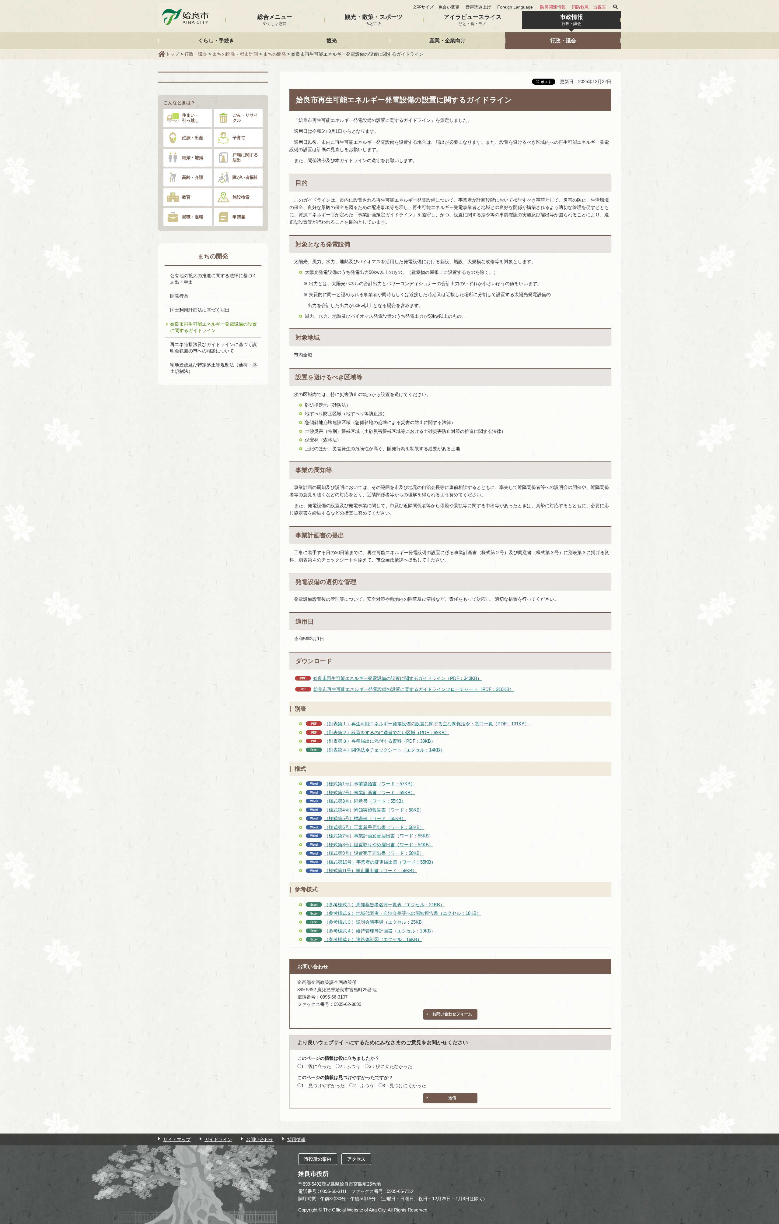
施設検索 (241, 197)
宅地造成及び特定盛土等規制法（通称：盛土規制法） (213, 368)
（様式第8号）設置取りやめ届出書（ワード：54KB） (378, 844)
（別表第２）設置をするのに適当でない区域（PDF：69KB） (386, 732)
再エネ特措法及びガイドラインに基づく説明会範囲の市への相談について (213, 347)
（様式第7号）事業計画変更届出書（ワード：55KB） (378, 835)
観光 (332, 40)
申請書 (238, 216)
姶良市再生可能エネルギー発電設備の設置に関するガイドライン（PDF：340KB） (397, 678)
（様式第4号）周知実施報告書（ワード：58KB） (374, 809)
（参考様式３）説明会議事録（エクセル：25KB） (375, 922)
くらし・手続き (216, 40)
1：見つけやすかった (323, 1085)
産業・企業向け (447, 40)
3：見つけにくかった (404, 1085)
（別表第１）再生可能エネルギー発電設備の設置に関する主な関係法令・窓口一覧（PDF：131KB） (426, 723)
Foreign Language (515, 7)
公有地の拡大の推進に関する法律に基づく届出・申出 (213, 279)
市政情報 (571, 20)
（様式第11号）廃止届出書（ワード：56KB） (370, 870)
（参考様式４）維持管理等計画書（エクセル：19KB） (379, 930)
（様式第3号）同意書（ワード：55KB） (365, 801)
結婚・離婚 (192, 157)
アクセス (356, 1159)
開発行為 (179, 296)
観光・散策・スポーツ (374, 20)
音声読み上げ (478, 7)
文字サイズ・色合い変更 (436, 7)
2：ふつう (350, 1066)
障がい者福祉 (245, 177)
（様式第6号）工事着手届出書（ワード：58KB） (374, 827)
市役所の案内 (317, 1159)
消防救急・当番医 (589, 7)
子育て (238, 137)
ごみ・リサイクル (245, 118)
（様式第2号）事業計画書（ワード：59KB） (369, 792)
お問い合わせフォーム (452, 1014)
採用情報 (296, 1139)
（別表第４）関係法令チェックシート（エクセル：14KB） (384, 749)
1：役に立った (316, 1066)
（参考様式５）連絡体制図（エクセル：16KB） (373, 939)
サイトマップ (176, 1139)
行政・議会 (563, 40)
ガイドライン (218, 1139)
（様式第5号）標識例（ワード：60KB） (365, 818)
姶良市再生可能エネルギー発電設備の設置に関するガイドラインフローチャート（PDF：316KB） (413, 689)
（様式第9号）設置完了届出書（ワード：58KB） (374, 853)
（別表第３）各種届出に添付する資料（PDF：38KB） (379, 741)
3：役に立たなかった (390, 1066)
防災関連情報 (553, 7)
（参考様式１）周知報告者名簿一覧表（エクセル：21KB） (384, 904)
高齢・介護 (192, 177)
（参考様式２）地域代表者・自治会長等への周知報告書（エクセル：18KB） (402, 913)
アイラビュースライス (472, 20)
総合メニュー (274, 20)
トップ (172, 54)
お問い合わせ (259, 1139)
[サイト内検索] (615, 7)
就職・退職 (192, 216)
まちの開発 (274, 54)
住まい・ (190, 118)
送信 (452, 1097)
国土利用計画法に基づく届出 (199, 310)
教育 (186, 197)
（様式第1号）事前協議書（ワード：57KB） (369, 783)
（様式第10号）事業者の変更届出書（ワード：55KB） (380, 862)
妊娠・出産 (192, 137)
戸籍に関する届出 (245, 157)
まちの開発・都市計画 (235, 54)
